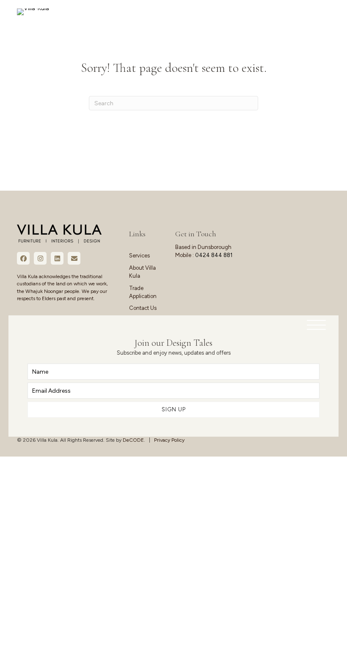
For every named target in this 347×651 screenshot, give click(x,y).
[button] (314, 325)
